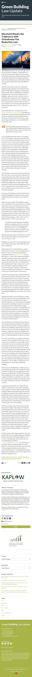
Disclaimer (11, 647)
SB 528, (11, 459)
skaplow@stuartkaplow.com (11, 636)
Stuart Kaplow (7, 45)
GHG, (9, 46)
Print (5, 462)
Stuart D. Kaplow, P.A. (6, 612)
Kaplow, (8, 459)
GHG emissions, (19, 457)
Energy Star (4, 603)
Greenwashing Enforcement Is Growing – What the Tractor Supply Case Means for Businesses (14, 583)
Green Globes (4, 608)
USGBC (3, 615)
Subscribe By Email (7, 521)
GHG (6, 28)
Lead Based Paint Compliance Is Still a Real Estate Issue (13, 580)
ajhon (2, 600)
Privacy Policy (5, 647)
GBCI (2, 605)
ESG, (7, 46)
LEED (2, 610)
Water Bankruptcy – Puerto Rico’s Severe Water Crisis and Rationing (14, 587)
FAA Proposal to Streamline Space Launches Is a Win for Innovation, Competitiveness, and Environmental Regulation (15, 591)
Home (3, 28)
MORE (3, 510)
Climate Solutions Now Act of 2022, (12, 456)
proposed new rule (18, 254)
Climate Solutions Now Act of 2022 (11, 112)
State (11, 46)
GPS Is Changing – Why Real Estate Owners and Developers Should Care (15, 577)
